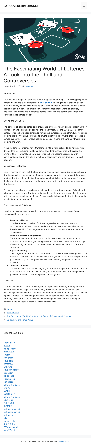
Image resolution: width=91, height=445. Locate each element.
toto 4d (7, 388)
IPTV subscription (12, 427)
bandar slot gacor (12, 385)
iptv (5, 418)
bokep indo (9, 376)
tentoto (7, 346)
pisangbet (8, 373)
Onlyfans (8, 367)
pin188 (7, 391)
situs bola (8, 361)
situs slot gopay (11, 370)
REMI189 (8, 406)
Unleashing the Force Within (20, 320)
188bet (7, 355)
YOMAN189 (9, 403)
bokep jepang (10, 349)
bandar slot (9, 352)
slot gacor (8, 358)
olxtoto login (9, 394)
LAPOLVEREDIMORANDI (21, 6)
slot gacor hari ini (12, 409)
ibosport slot (10, 421)
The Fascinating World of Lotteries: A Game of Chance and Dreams (39, 316)
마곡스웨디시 (10, 424)
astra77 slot (9, 430)
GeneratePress (64, 441)
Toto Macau (9, 343)
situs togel (8, 400)
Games (10, 309)
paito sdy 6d (13, 313)
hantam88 (8, 364)
